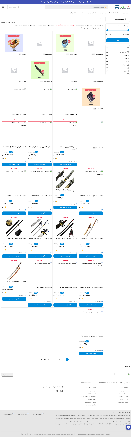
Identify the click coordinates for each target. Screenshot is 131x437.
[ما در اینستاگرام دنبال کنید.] (61, 391)
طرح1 (125, 71)
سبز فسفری (123, 62)
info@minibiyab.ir (86, 383)
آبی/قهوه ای (123, 52)
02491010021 (102, 383)
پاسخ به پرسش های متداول (88, 396)
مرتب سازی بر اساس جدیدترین (45, 25)
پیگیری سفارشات (91, 405)
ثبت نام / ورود (12, 7)
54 (49, 359)
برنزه (125, 55)
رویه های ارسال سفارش (122, 394)
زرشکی (125, 58)
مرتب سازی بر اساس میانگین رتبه (65, 25)
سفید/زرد (124, 65)
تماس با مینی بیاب (90, 402)
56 (41, 359)
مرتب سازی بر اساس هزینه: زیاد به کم (90, 28)
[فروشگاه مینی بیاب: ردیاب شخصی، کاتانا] (122, 7)
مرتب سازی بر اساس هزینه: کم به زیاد (25, 25)
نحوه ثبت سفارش (123, 396)
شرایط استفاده (92, 394)
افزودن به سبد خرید (65, 164)
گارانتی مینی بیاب (123, 402)
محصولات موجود (120, 19)
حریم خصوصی (92, 391)
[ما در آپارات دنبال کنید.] (56, 391)
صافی (117, 40)
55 (45, 359)
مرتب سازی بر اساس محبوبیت (84, 25)
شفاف (125, 68)
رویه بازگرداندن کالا (91, 399)
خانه (103, 18)
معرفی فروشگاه (124, 399)
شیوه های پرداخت (123, 391)
